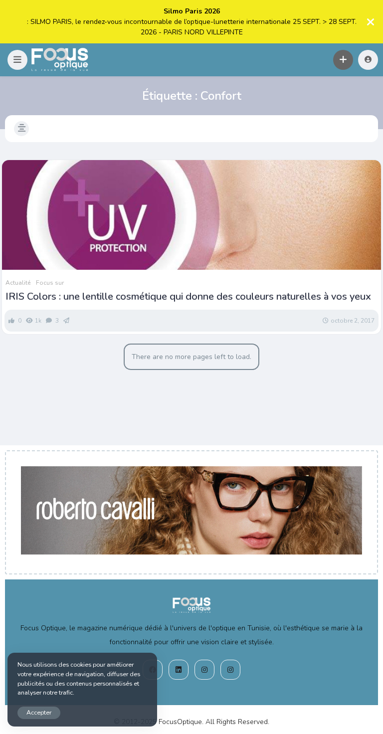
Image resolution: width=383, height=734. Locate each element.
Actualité (17, 283)
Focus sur (50, 283)
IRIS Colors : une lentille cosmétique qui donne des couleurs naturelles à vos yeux (188, 297)
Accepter (38, 712)
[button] (17, 60)
